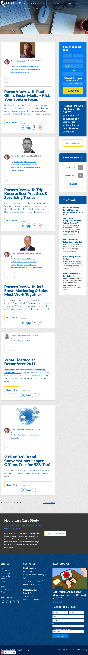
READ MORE (58, 602)
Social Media (36, 167)
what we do (5, 573)
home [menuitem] (26, 3)
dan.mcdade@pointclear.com (35, 599)
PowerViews (32, 69)
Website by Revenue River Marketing (71, 649)
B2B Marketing (19, 67)
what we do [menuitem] (46, 3)
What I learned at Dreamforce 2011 (20, 361)
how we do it (6, 576)
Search (73, 184)
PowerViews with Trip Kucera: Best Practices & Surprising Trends (26, 193)
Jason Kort (20, 335)
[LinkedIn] (29, 129)
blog (3, 581)
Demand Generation (31, 435)
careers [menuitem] (27, 8)
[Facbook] (34, 129)
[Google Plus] (40, 129)
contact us (5, 589)
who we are (5, 570)
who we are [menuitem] (35, 3)
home (3, 568)
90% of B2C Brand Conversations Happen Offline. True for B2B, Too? (27, 460)
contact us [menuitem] (36, 8)
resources (5, 578)
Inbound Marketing (21, 69)
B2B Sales (34, 165)
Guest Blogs (18, 341)
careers (4, 584)
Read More (11, 122)
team (3, 587)
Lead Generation (19, 259)
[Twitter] (23, 129)
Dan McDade (21, 61)
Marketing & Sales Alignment (20, 262)
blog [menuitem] (77, 3)
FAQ (3, 592)
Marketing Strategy (30, 67)
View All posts (49, 502)
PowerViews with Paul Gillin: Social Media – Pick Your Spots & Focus (27, 95)
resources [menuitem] (69, 3)
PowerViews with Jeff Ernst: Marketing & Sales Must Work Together (26, 290)
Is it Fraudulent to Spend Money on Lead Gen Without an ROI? (69, 595)
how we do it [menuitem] (58, 3)
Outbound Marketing (22, 72)
